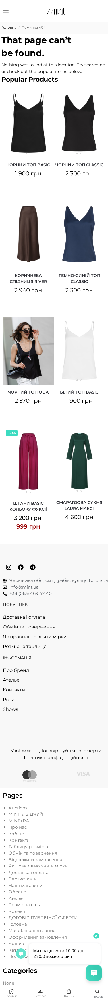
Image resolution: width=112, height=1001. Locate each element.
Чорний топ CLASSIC (79, 164)
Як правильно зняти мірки (38, 866)
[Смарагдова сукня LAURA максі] (79, 461)
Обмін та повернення (33, 853)
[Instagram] (8, 567)
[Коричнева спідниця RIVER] (28, 234)
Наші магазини (26, 885)
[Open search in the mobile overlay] (98, 991)
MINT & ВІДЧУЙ (26, 814)
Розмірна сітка (25, 904)
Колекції (18, 911)
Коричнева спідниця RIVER (28, 278)
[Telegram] (32, 567)
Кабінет (17, 833)
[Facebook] (20, 567)
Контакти (19, 840)
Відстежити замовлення (35, 859)
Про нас (18, 827)
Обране (17, 891)
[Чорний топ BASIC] (28, 123)
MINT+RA (19, 820)
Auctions (18, 808)
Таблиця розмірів (28, 846)
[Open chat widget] (94, 973)
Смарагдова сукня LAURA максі (79, 505)
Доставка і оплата (29, 872)
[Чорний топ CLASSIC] (79, 123)
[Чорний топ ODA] (28, 351)
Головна (8, 27)
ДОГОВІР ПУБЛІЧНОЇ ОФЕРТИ (43, 917)
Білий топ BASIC (79, 392)
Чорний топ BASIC (28, 164)
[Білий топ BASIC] (79, 351)
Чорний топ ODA (28, 392)
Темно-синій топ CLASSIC (79, 278)
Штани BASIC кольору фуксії (28, 506)
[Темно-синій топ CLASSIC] (79, 234)
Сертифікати (23, 879)
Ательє (16, 898)
